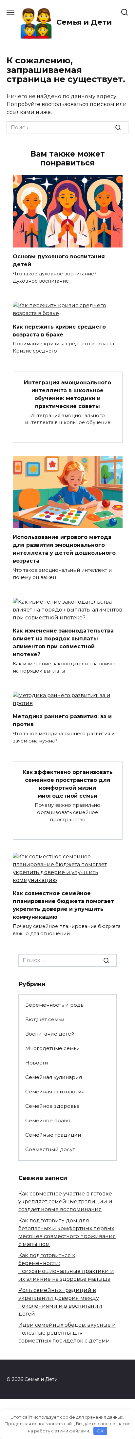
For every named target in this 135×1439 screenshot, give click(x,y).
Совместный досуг (50, 1149)
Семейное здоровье (52, 1106)
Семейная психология (55, 1091)
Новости (36, 1063)
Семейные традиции (53, 1135)
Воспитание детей (50, 1034)
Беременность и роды (55, 1005)
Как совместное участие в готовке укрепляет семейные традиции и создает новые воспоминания (65, 1202)
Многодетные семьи (52, 1048)
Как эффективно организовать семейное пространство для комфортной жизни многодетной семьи (68, 784)
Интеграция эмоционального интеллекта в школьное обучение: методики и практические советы (67, 394)
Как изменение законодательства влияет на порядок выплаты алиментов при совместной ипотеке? (63, 642)
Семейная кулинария (53, 1077)
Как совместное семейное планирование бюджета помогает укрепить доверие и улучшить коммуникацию (63, 905)
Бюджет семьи (45, 1019)
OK (100, 1430)
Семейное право (47, 1120)
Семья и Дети (84, 22)
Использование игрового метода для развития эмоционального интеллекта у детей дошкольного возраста (64, 549)
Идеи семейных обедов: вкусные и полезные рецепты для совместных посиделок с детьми (67, 1333)
